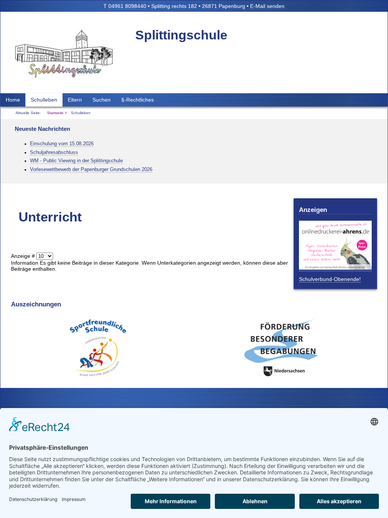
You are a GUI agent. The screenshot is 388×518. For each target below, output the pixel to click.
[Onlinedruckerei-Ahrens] (335, 268)
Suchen (101, 100)
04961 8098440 (127, 6)
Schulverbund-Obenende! (330, 279)
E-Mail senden (267, 6)
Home (13, 100)
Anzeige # (23, 256)
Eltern (75, 100)
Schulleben (44, 100)
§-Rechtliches (137, 100)
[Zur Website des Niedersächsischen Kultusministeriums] (98, 374)
